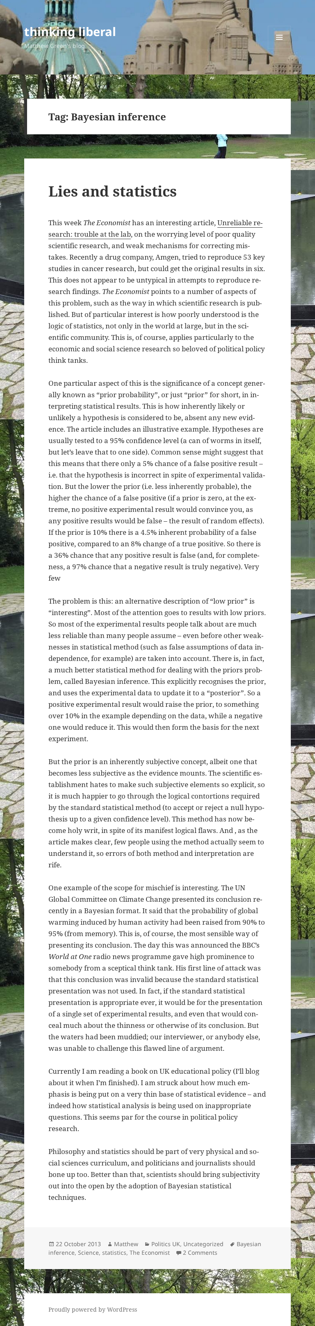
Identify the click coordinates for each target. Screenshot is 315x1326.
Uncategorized (203, 1244)
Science (88, 1252)
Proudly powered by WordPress (92, 1309)
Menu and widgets (279, 48)
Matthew (126, 1244)
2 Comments (200, 1252)
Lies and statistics (112, 191)
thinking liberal (70, 31)
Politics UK (165, 1244)
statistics (114, 1252)
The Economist (150, 1252)
